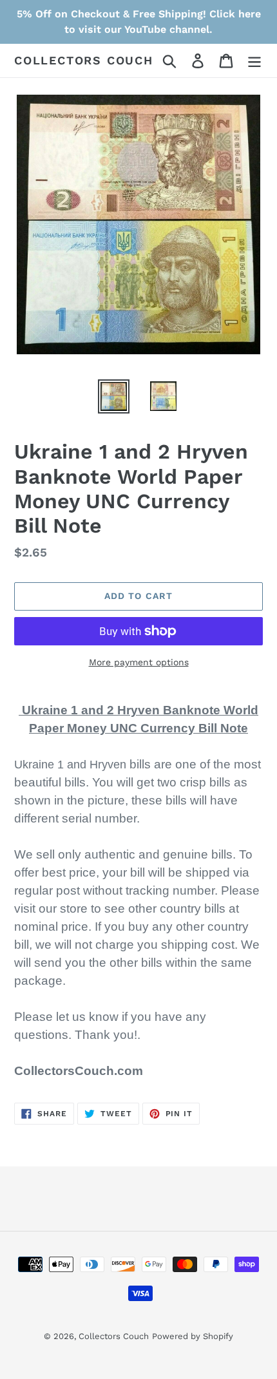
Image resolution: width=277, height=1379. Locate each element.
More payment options (139, 662)
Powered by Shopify (192, 1336)
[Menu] (254, 60)
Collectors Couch (83, 60)
